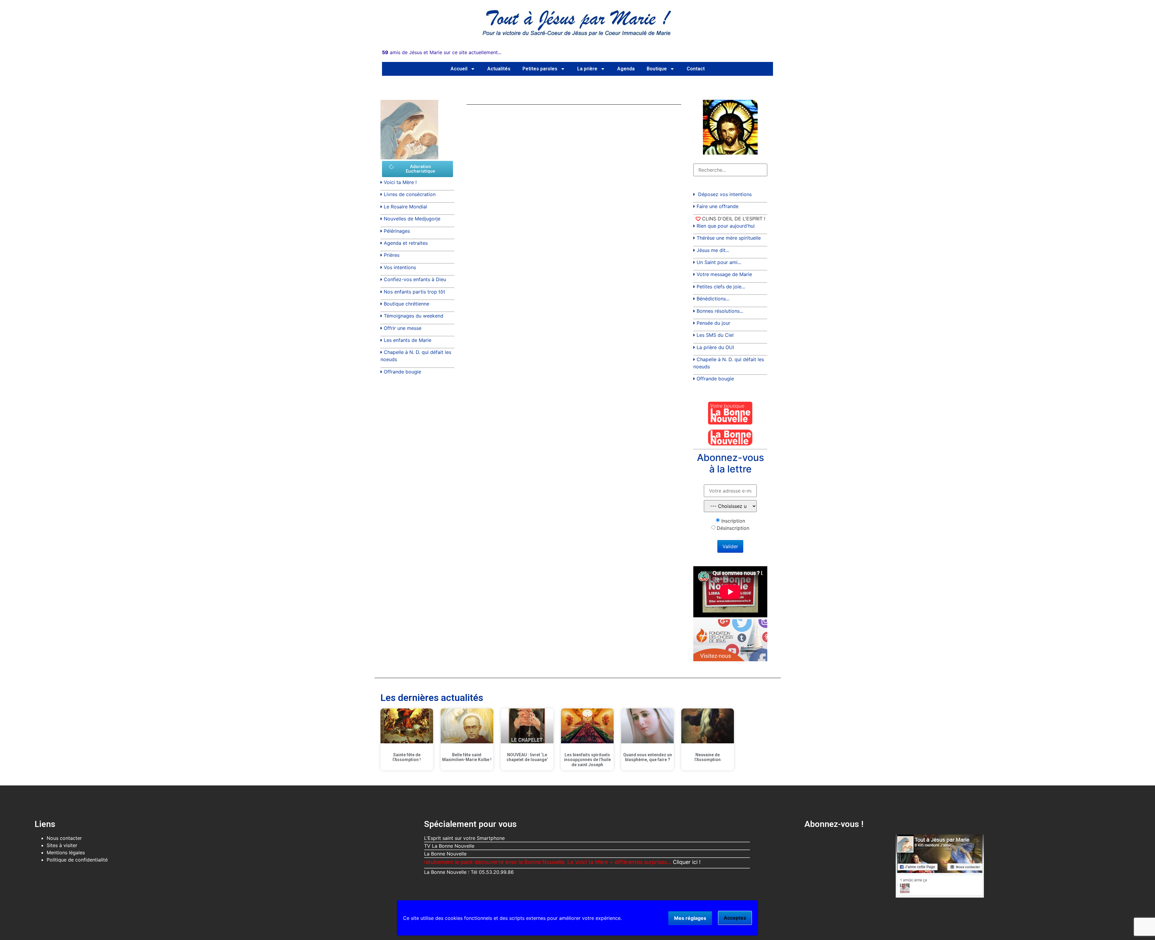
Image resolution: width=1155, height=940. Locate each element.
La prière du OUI (715, 347)
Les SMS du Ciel (715, 335)
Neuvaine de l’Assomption (708, 757)
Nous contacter (64, 838)
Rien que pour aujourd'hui (726, 226)
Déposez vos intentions (725, 194)
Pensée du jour (713, 323)
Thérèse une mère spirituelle (729, 238)
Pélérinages (397, 231)
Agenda (626, 69)
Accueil (459, 69)
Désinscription (733, 528)
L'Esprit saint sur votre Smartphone (464, 838)
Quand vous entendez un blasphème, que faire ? (647, 757)
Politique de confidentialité (77, 860)
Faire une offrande (717, 206)
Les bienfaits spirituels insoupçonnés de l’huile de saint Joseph (587, 759)
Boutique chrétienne (406, 304)
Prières (391, 255)
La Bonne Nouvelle (445, 854)
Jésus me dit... (713, 250)
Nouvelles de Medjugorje (412, 219)
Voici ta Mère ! (400, 182)
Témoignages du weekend (413, 316)
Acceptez (735, 918)
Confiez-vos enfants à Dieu (415, 279)
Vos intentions (400, 267)
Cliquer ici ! (650, 862)
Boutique (657, 69)
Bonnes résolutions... (720, 311)
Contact (696, 69)
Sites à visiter (62, 845)
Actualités (498, 69)
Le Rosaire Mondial (405, 207)
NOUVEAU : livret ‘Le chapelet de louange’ (527, 757)
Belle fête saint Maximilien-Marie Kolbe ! (466, 757)
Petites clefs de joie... (721, 287)
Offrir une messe (402, 328)
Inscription (733, 520)
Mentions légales (66, 852)
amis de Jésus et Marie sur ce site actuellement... (441, 52)
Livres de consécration (410, 194)
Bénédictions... (713, 299)
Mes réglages (690, 918)
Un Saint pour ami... (719, 262)
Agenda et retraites (406, 243)
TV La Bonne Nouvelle (449, 846)
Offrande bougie (402, 372)
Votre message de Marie (724, 274)
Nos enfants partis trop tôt (414, 292)
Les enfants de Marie (407, 340)
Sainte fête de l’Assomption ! (407, 757)
